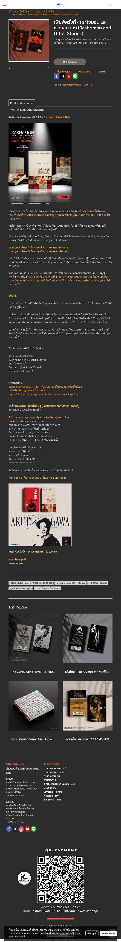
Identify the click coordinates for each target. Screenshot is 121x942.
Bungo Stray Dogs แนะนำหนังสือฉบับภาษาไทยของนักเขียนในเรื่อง (45, 386)
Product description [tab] (21, 103)
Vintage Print (51, 796)
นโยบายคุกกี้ (19, 936)
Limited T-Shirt (53, 792)
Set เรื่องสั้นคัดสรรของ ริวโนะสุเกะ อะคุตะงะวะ (40, 477)
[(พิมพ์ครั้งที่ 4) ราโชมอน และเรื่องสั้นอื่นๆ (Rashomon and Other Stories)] (29, 40)
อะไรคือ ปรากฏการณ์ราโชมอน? (27, 390)
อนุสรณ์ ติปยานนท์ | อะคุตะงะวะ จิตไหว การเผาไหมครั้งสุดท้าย (43, 394)
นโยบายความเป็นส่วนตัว (70, 933)
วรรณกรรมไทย (52, 776)
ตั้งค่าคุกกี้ (91, 933)
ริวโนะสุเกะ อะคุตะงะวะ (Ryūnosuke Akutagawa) (35, 417)
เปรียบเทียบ (85, 71)
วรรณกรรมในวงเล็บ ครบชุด (41, 551)
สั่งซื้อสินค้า (71, 62)
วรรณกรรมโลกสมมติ (55, 768)
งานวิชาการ (50, 780)
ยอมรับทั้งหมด (108, 933)
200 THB (87, 84)
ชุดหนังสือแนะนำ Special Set (59, 784)
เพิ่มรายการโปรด (64, 71)
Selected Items (52, 799)
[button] (108, 4)
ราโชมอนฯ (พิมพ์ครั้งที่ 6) (56, 117)
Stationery (50, 788)
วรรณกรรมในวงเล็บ (72, 84)
